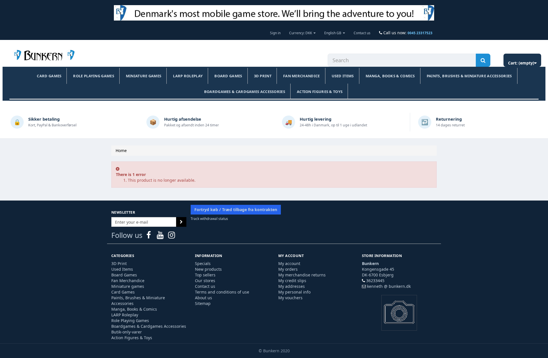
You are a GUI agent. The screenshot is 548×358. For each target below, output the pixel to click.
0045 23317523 (420, 33)
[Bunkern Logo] (274, 13)
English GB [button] (333, 33)
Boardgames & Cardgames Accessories (244, 91)
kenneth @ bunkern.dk (389, 286)
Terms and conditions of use (222, 292)
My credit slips (292, 280)
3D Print (262, 75)
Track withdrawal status (209, 218)
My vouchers (290, 297)
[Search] (483, 60)
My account (289, 263)
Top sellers (205, 275)
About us (203, 297)
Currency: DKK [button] (301, 33)
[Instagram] (171, 236)
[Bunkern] (42, 55)
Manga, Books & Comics (390, 75)
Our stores (205, 280)
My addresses (291, 286)
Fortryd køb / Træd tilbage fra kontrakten (235, 209)
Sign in (275, 33)
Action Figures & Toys (319, 91)
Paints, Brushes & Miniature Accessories (469, 75)
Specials (203, 263)
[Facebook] (149, 236)
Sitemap (203, 303)
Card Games (49, 75)
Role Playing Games (93, 75)
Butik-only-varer (126, 332)
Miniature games (144, 75)
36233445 (375, 280)
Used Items (343, 75)
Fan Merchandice (301, 75)
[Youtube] (160, 236)
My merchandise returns (302, 275)
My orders (288, 269)
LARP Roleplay (188, 75)
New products (208, 269)
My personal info (294, 292)
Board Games (228, 75)
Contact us (362, 33)
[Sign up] (181, 222)
